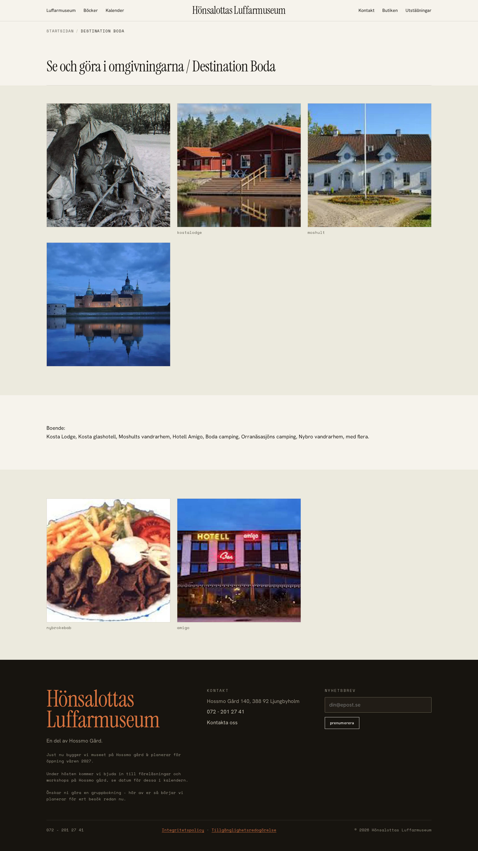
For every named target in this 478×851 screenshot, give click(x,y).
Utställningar (419, 10)
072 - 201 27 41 (226, 711)
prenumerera (342, 722)
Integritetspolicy (183, 830)
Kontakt (366, 10)
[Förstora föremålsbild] (108, 169)
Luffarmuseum (61, 10)
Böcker (91, 10)
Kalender (115, 10)
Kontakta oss (222, 722)
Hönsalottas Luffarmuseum (238, 10)
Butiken (390, 10)
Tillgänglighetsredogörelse (244, 830)
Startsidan (60, 31)
